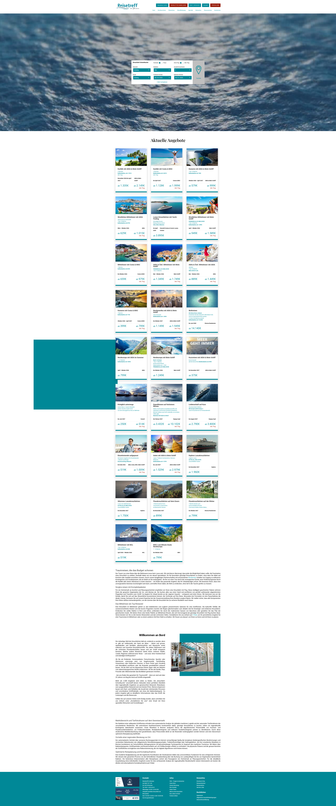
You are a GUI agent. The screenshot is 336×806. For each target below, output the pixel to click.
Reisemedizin (200, 785)
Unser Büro (173, 783)
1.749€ (174, 279)
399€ (122, 325)
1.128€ (158, 185)
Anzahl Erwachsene (179, 67)
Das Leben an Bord (175, 793)
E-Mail (195, 615)
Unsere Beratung (174, 785)
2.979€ (174, 470)
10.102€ (174, 424)
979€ (140, 279)
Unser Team (173, 789)
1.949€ (174, 326)
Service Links (200, 787)
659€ (122, 279)
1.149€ (158, 325)
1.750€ (123, 515)
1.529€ (158, 469)
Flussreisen (171, 10)
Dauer (134, 74)
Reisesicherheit (201, 783)
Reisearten (198, 10)
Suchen (198, 78)
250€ (122, 423)
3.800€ (210, 424)
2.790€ (194, 423)
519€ (122, 469)
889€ (193, 279)
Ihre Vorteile (173, 787)
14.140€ (195, 328)
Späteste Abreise (178, 74)
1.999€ (174, 186)
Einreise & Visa (201, 781)
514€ (140, 424)
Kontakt (205, 5)
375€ (193, 375)
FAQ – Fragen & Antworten (177, 781)
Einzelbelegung (181, 10)
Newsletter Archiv (162, 5)
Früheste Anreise (157, 74)
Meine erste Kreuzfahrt (176, 791)
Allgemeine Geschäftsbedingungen (206, 797)
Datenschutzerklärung (203, 799)
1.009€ (139, 470)
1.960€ (194, 471)
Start (153, 10)
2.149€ (139, 186)
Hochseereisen (162, 10)
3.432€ (158, 423)
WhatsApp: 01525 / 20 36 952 (151, 789)
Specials (190, 10)
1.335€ (123, 185)
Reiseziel (135, 67)
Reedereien (217, 10)
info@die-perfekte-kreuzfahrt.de (152, 791)
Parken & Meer (174, 795)
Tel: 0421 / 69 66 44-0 (149, 787)
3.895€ (158, 235)
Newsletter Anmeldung (178, 5)
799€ (140, 326)
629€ (122, 233)
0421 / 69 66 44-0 (195, 5)
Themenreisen (208, 10)
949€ (193, 233)
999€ (211, 186)
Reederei (155, 67)
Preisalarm (215, 5)
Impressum (200, 795)
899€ (157, 515)
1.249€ (158, 375)
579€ (193, 185)
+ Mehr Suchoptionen (162, 82)
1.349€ (158, 279)
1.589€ (210, 234)
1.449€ (210, 279)
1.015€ (139, 234)
